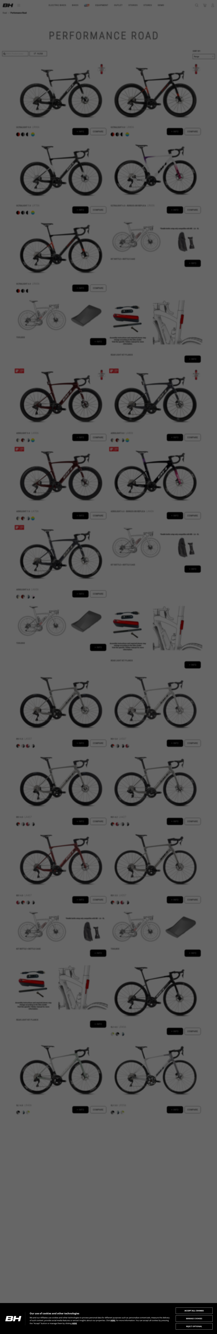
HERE (112, 1320)
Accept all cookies (194, 1310)
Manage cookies (194, 1318)
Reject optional (194, 1326)
